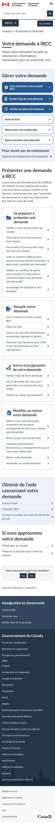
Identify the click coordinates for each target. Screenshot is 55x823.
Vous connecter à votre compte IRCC (24, 318)
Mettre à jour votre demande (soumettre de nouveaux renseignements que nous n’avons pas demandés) (25, 426)
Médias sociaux (9, 791)
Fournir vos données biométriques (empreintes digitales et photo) (25, 334)
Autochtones (8, 760)
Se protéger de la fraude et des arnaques (23, 289)
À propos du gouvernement (16, 655)
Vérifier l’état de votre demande (24, 375)
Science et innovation (12, 754)
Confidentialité (9, 816)
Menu (12, 23)
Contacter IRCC (10, 509)
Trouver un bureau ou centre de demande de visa (25, 516)
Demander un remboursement (23, 463)
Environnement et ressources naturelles (22, 710)
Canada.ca (7, 31)
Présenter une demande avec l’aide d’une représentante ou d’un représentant (26, 346)
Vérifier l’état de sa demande (16, 622)
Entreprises (8, 684)
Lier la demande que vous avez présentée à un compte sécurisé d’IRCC (24, 385)
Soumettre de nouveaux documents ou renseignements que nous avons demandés (26, 447)
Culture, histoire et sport (14, 722)
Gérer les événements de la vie (17, 779)
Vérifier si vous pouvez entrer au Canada (24, 229)
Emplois (6, 665)
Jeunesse (6, 773)
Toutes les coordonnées (14, 642)
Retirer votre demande (19, 457)
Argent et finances (11, 748)
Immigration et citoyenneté (29, 31)
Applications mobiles (12, 797)
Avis (4, 810)
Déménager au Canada (15, 545)
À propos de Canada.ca (13, 803)
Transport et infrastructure (16, 735)
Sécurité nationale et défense (17, 716)
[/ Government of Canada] (20, 4)
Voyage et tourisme (12, 678)
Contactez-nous (10, 616)
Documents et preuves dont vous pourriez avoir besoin (25, 249)
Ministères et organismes (15, 648)
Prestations (8, 691)
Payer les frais (14, 326)
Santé (5, 697)
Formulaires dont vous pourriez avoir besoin (24, 239)
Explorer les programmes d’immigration (25, 156)
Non (32, 575)
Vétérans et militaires (12, 766)
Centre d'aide (9, 609)
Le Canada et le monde (13, 741)
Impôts (5, 703)
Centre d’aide (9, 503)
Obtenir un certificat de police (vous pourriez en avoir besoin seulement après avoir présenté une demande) (24, 276)
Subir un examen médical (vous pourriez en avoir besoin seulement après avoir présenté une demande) (26, 260)
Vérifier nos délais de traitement (24, 395)
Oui (23, 575)
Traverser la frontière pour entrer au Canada (22, 553)
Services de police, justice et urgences (21, 729)
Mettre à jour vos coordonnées (23, 438)
